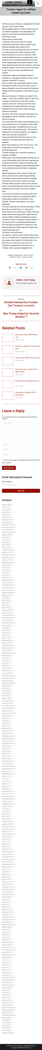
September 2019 (8, 713)
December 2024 (8, 555)
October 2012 (7, 922)
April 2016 (5, 816)
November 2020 (8, 678)
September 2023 (8, 593)
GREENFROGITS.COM (24, 1047)
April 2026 (5, 515)
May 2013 (5, 905)
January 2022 (7, 643)
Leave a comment (27, 257)
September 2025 (8, 532)
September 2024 (8, 562)
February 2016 (7, 822)
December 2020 (8, 676)
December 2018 (8, 736)
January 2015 (7, 854)
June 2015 (6, 842)
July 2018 (5, 749)
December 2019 (8, 706)
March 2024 (6, 578)
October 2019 (7, 711)
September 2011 (8, 955)
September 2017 (8, 774)
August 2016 (6, 806)
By (28, 255)
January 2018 (7, 764)
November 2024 (8, 557)
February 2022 (7, 640)
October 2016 (7, 801)
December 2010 (8, 977)
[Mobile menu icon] (38, 3)
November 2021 (8, 648)
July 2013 (5, 899)
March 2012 (6, 940)
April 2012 (5, 937)
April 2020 (5, 696)
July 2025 (5, 537)
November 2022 (8, 618)
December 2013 (8, 887)
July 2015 (5, 839)
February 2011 (7, 972)
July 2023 (5, 598)
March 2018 (6, 759)
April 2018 (5, 756)
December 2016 (8, 796)
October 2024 (7, 560)
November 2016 (8, 799)
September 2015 (8, 834)
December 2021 (8, 645)
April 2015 (5, 847)
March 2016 (6, 819)
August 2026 (6, 505)
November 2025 (8, 527)
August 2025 (6, 535)
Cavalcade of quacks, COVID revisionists (25, 393)
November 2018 (8, 739)
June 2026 (6, 510)
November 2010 (8, 980)
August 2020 (6, 686)
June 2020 (6, 691)
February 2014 (7, 882)
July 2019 (5, 718)
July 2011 (5, 960)
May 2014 (5, 874)
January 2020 (7, 703)
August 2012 (6, 927)
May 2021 (5, 663)
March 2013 (6, 910)
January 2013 (7, 915)
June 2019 (6, 721)
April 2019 (5, 726)
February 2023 (7, 610)
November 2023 (8, 588)
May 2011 (5, 965)
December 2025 (8, 525)
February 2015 (7, 852)
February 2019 (7, 731)
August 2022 (6, 625)
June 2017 (6, 781)
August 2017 (6, 776)
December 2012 (8, 917)
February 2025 (7, 550)
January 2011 (7, 975)
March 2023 (6, 608)
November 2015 (8, 829)
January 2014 (7, 884)
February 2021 (7, 671)
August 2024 (6, 565)
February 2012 (7, 942)
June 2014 (6, 872)
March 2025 (6, 547)
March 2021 (6, 668)
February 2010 (7, 1003)
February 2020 (7, 701)
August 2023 (6, 595)
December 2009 (8, 1008)
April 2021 (5, 666)
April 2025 (5, 545)
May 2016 (5, 814)
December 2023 (8, 585)
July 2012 (5, 930)
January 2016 (7, 824)
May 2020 (5, 693)
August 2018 (6, 746)
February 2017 (7, 791)
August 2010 (6, 988)
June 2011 (6, 962)
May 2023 (5, 603)
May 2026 (5, 512)
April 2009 (5, 1028)
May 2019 (5, 723)
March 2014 (6, 879)
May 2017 (5, 784)
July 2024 (5, 567)
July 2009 (5, 1020)
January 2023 (7, 613)
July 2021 (5, 658)
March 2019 (6, 728)
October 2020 (7, 681)
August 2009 (6, 1018)
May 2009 (5, 1025)
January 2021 (7, 673)
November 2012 (8, 920)
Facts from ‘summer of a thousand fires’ (27, 347)
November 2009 (8, 1010)
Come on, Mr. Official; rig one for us (27, 358)
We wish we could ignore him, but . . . (27, 382)
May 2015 (5, 844)
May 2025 (5, 542)
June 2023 (6, 600)
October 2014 (7, 862)
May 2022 (5, 633)
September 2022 (8, 623)
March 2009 (6, 1030)
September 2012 (8, 925)
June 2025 (6, 540)
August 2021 (6, 656)
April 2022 (5, 635)
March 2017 (6, 789)
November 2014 (8, 859)
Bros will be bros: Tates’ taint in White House (26, 370)
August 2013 (6, 897)
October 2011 (7, 952)
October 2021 (7, 650)
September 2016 (8, 804)
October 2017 (7, 771)
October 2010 (7, 982)
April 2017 (5, 786)
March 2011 (6, 970)
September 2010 (8, 985)
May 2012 (5, 935)
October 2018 (7, 741)
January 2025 (7, 552)
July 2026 (5, 507)
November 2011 (8, 950)
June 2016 (6, 811)
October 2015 (7, 832)
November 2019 (8, 708)
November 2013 (8, 889)
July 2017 (5, 779)
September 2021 (8, 653)
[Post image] (7, 338)
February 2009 (7, 1033)
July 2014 (5, 869)
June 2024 (6, 570)
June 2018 (6, 751)
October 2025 (7, 530)
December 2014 (8, 857)
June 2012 (6, 932)
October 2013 (7, 892)
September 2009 (8, 1015)
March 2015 (6, 849)
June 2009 (6, 1023)
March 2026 (6, 517)
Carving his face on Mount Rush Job (26, 336)
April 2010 (5, 998)
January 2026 (7, 522)
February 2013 (7, 912)
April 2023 (5, 605)
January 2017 (7, 794)
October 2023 (7, 590)
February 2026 (7, 520)
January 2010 (7, 1005)
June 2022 (6, 630)
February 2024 (7, 580)
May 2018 (5, 754)
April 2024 (5, 575)
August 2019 (6, 716)
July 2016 (5, 809)
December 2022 (8, 615)
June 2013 (6, 902)
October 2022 (7, 620)
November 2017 (8, 769)
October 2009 (7, 1013)
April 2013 (5, 907)
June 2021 (6, 661)
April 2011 (5, 967)
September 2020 (8, 683)
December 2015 (8, 827)
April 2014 (5, 877)
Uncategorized (18, 255)
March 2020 (6, 698)
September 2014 (8, 864)
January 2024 (7, 583)
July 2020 (5, 688)
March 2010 (6, 1000)
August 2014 (6, 867)
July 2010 (5, 990)
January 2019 (7, 733)
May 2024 (5, 572)
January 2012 (7, 945)
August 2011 (6, 957)
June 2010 (6, 993)
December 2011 (8, 947)
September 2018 (8, 744)
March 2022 (6, 638)
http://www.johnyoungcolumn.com (26, 283)
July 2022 (5, 628)
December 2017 (8, 766)
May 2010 (5, 995)
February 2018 (7, 761)
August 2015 (6, 837)
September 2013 (8, 894)
